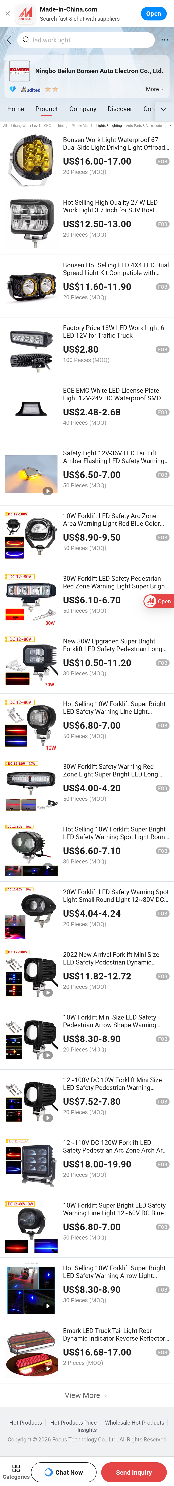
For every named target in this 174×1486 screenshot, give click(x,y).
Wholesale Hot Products (134, 1422)
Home (15, 108)
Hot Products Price (73, 1422)
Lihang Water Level (25, 125)
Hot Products (25, 1422)
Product (46, 108)
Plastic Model (82, 125)
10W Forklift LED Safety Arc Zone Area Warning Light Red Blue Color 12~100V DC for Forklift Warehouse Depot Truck (113, 527)
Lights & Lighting (109, 125)
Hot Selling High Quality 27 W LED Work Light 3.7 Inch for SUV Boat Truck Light (110, 210)
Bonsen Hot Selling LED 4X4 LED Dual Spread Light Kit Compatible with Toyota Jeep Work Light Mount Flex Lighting (116, 276)
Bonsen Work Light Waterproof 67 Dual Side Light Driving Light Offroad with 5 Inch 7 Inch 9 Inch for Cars (114, 147)
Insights (87, 1429)
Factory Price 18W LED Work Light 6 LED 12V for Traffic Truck (113, 331)
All (5, 125)
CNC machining (55, 125)
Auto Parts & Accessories (144, 125)
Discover (120, 108)
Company (82, 108)
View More (83, 1395)
